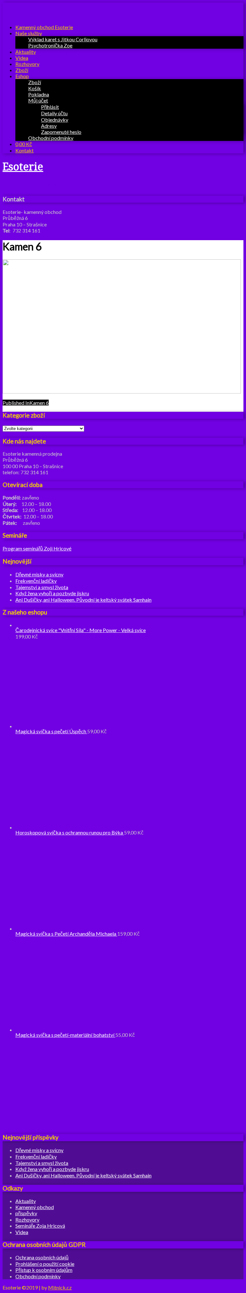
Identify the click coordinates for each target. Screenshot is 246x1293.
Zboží (21, 70)
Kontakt (24, 150)
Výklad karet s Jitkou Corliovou (62, 39)
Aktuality (25, 52)
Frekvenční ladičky (36, 581)
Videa (21, 58)
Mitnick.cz (60, 1287)
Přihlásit (50, 107)
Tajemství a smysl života (41, 587)
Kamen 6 (26, 403)
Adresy (49, 126)
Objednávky (54, 120)
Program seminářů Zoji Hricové (37, 548)
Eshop (22, 76)
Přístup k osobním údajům (43, 1270)
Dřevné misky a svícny (39, 574)
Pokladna (38, 94)
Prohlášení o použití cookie (44, 1264)
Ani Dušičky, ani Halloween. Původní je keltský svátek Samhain (83, 600)
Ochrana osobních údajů (42, 1257)
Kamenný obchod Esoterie (44, 27)
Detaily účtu (54, 113)
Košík (34, 88)
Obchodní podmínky (50, 138)
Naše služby (28, 33)
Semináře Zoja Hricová (40, 1226)
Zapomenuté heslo (61, 132)
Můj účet (38, 100)
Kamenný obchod (34, 1207)
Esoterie (23, 167)
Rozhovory (27, 64)
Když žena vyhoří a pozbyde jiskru (52, 593)
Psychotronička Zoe (50, 45)
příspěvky (26, 1213)
